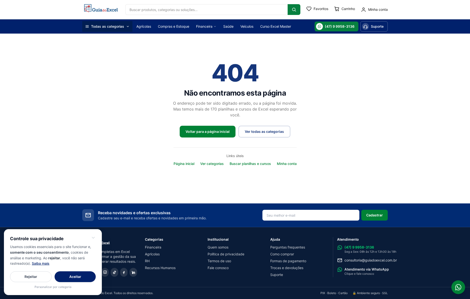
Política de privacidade (226, 254)
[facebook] (124, 272)
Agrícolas (143, 26)
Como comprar (282, 254)
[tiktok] (114, 272)
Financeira (204, 26)
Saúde (228, 26)
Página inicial (184, 164)
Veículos (246, 26)
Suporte (377, 26)
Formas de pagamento (288, 261)
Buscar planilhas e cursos (250, 164)
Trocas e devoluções (286, 268)
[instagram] (105, 272)
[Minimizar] (93, 237)
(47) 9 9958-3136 (339, 26)
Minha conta (287, 164)
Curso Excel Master (275, 26)
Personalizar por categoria (53, 287)
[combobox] (206, 9)
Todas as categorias (107, 26)
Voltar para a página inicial (208, 131)
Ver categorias (212, 164)
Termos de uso (219, 261)
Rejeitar (30, 276)
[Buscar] (294, 9)
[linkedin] (133, 272)
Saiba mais (40, 263)
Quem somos (218, 247)
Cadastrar (374, 215)
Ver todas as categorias (264, 131)
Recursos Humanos (160, 268)
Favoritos (321, 9)
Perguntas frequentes (287, 247)
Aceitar (75, 276)
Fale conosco (218, 268)
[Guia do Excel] (100, 9)
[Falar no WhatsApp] (458, 287)
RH (147, 261)
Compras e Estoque (173, 26)
